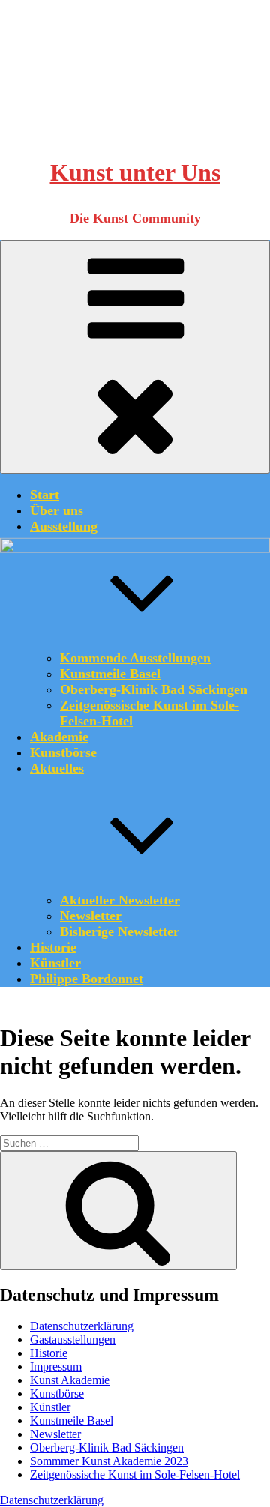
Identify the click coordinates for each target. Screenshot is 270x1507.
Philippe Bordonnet (86, 978)
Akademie (59, 736)
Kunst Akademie (70, 1380)
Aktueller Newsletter (120, 900)
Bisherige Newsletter (119, 931)
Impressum (56, 1366)
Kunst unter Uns (135, 172)
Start (44, 494)
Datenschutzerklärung (82, 1326)
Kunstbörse (63, 752)
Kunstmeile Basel (71, 1420)
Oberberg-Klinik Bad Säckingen (107, 1447)
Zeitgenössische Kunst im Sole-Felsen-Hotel (135, 1474)
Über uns (56, 510)
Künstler (55, 962)
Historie (53, 947)
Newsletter (91, 915)
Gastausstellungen (73, 1339)
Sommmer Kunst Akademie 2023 (109, 1461)
